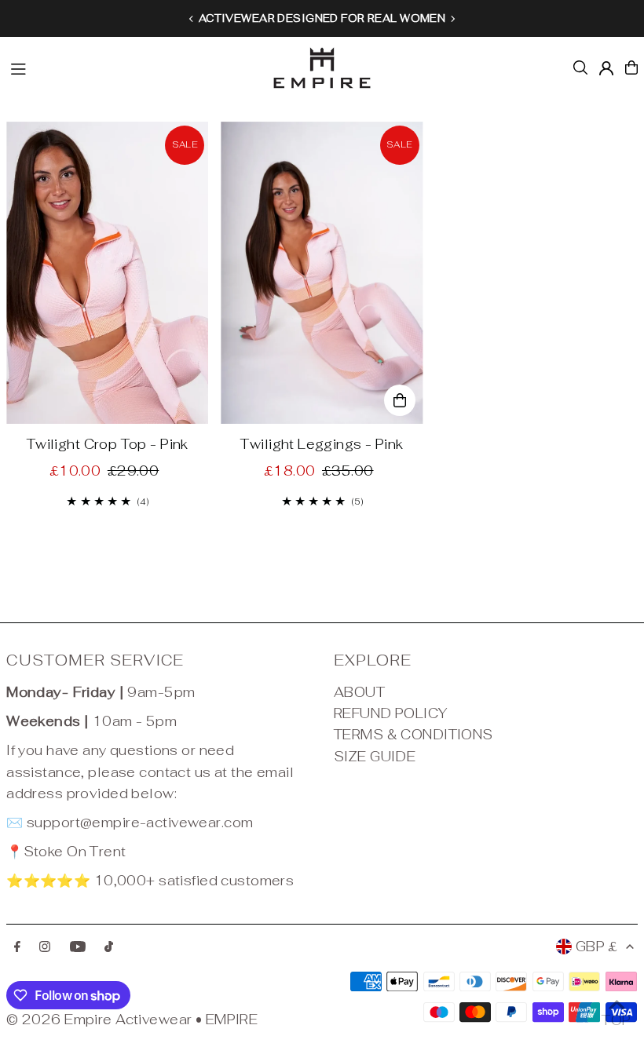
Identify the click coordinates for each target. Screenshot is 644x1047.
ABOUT (359, 692)
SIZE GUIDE (374, 756)
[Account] (606, 68)
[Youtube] (78, 947)
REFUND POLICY (391, 713)
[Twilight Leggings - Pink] (322, 273)
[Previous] (191, 19)
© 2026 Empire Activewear (99, 1019)
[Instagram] (44, 947)
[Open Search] (580, 67)
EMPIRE (232, 1019)
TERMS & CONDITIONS (413, 734)
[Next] (452, 19)
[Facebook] (17, 947)
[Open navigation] (132, 67)
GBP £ (597, 946)
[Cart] (631, 67)
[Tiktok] (108, 947)
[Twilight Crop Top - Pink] (107, 273)
